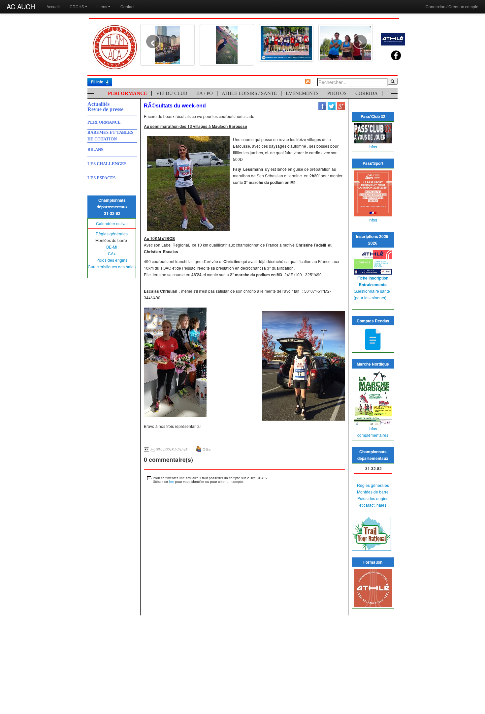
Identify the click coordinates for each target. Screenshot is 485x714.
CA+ (112, 253)
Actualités (98, 104)
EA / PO (204, 93)
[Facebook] (322, 105)
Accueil (53, 6)
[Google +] (341, 105)
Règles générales (112, 233)
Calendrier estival (112, 223)
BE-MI (111, 247)
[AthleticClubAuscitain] (391, 52)
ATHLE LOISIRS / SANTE (249, 93)
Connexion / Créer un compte (452, 6)
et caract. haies (372, 505)
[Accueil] (115, 46)
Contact (127, 6)
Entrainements (373, 284)
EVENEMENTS (302, 93)
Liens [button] (102, 6)
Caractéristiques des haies (112, 266)
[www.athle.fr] (393, 38)
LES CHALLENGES (106, 163)
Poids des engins (111, 260)
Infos (373, 146)
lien (171, 481)
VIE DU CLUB (171, 93)
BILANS (95, 149)
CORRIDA (366, 93)
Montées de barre (373, 491)
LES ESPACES (101, 177)
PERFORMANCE (127, 93)
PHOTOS (336, 93)
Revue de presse (105, 109)
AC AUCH (21, 6)
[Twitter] (332, 105)
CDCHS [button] (77, 6)
